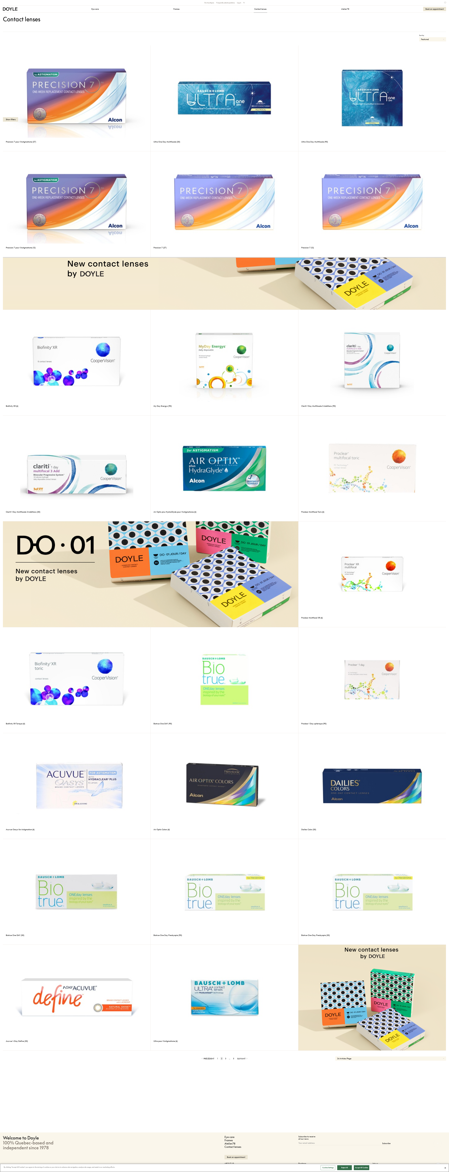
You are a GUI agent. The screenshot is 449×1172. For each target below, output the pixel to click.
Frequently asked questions (225, 3)
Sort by (421, 35)
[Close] (445, 1167)
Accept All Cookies (361, 1167)
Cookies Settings (328, 1167)
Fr (244, 3)
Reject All (344, 1167)
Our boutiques (209, 3)
